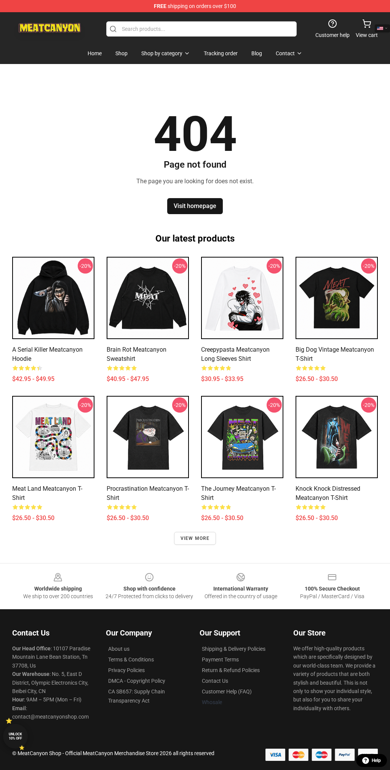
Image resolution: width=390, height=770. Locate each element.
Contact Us (215, 681)
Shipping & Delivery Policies (233, 649)
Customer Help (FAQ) (227, 691)
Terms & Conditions (131, 659)
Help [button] (376, 760)
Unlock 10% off (15, 736)
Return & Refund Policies (231, 670)
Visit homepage (195, 206)
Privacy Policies (126, 670)
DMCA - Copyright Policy (136, 681)
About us (118, 649)
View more (195, 538)
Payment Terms (220, 659)
